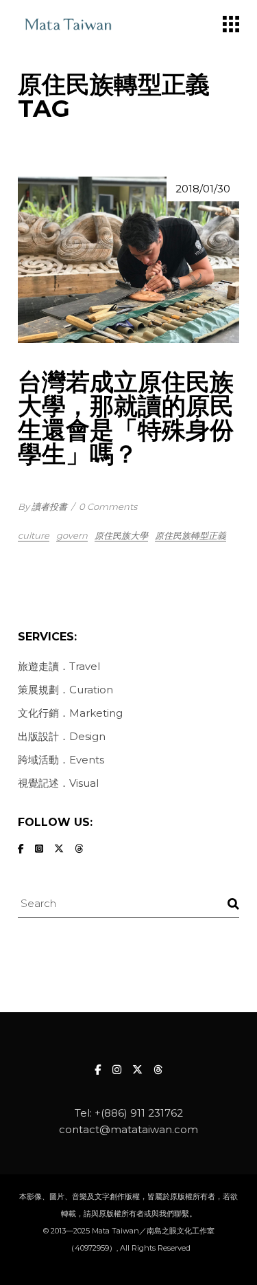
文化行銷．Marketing (70, 712)
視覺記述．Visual (58, 783)
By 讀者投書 (42, 506)
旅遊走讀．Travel (59, 666)
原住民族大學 (121, 535)
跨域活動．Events (61, 759)
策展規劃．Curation (65, 689)
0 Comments (108, 506)
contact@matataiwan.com (128, 1129)
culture (33, 535)
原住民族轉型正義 (190, 535)
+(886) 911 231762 (139, 1112)
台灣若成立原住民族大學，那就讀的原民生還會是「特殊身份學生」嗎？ (126, 418)
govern (72, 535)
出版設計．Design (62, 736)
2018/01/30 (202, 188)
